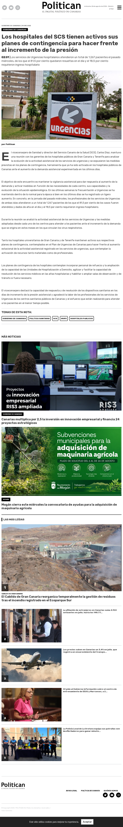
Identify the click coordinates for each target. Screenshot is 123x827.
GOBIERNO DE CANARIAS (14, 318)
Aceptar (87, 821)
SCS (55, 318)
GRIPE (64, 318)
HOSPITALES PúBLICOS (81, 318)
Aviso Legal (71, 791)
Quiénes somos (111, 791)
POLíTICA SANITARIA (40, 318)
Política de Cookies (90, 791)
